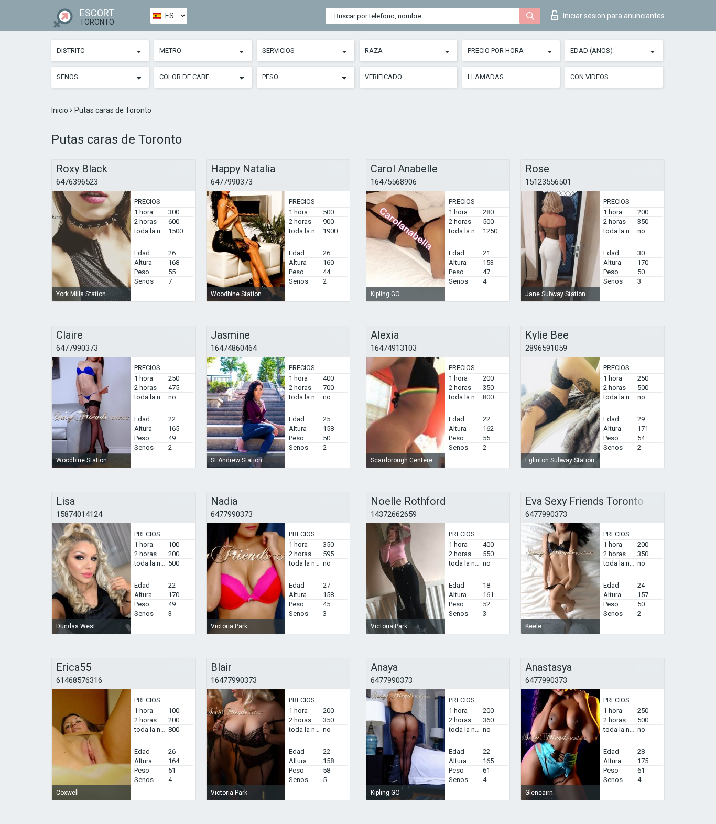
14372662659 (394, 514)
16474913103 (394, 348)
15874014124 (79, 514)
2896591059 (546, 348)
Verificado (383, 77)
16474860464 (234, 348)
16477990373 (234, 680)
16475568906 (394, 182)
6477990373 (232, 182)
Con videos (589, 77)
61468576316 (79, 680)
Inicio (60, 110)
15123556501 (548, 182)
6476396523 (77, 182)
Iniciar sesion (614, 16)
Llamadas (486, 77)
